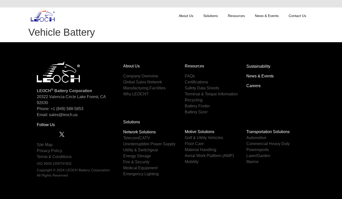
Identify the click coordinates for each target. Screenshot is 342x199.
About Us (186, 16)
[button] (306, 3)
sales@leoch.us (63, 115)
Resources (236, 16)
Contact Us (297, 16)
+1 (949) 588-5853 (67, 109)
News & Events (267, 16)
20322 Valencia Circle (56, 97)
